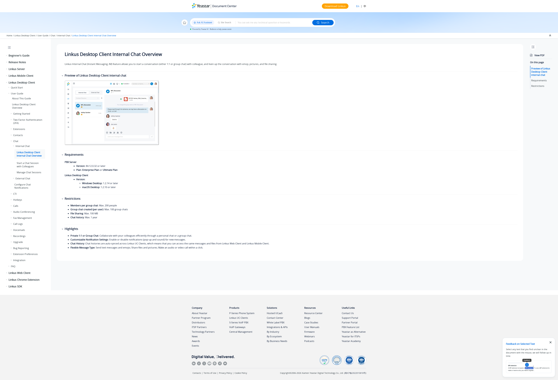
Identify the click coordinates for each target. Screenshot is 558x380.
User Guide (42, 35)
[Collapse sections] (550, 36)
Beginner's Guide (19, 55)
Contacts (18, 135)
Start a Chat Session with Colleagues (28, 164)
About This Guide (21, 98)
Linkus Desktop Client (24, 35)
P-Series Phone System (241, 313)
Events (195, 345)
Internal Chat (63, 35)
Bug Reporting (21, 248)
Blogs (307, 317)
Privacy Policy (225, 373)
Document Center (224, 6)
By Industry (273, 331)
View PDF (539, 55)
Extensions (19, 129)
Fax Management (22, 218)
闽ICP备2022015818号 (355, 373)
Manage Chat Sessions (29, 172)
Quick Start (17, 87)
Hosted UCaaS (274, 313)
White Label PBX (275, 322)
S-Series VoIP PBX (238, 322)
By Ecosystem (274, 336)
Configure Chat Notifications (22, 186)
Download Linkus (335, 6)
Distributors (198, 322)
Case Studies (311, 322)
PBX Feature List (350, 327)
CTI (15, 193)
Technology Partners (203, 331)
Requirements (539, 80)
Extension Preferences (25, 254)
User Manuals (311, 327)
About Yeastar (199, 313)
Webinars (309, 336)
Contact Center (275, 317)
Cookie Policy (241, 373)
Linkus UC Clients (238, 317)
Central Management (240, 331)
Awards (196, 341)
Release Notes (17, 62)
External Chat (23, 178)
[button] (7, 55)
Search (325, 22)
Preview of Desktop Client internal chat (540, 72)
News (195, 336)
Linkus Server (17, 69)
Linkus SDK (15, 286)
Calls (15, 205)
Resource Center (313, 313)
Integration (19, 260)
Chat (53, 35)
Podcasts (309, 341)
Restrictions (537, 86)
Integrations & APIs (277, 327)
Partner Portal (349, 322)
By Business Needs (277, 341)
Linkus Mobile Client (21, 75)
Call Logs (18, 224)
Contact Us (348, 313)
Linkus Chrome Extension (24, 279)
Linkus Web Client (19, 273)
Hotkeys (17, 199)
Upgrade (18, 242)
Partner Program (201, 317)
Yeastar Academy (351, 341)
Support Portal (350, 317)
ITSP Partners (199, 327)
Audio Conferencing (24, 211)
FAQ (13, 266)
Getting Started (21, 113)
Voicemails (19, 230)
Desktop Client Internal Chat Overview (94, 35)
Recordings (19, 236)
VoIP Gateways (237, 327)
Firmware (309, 331)
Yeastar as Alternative (354, 331)
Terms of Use (210, 373)
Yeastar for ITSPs (351, 336)
